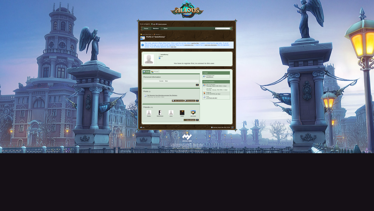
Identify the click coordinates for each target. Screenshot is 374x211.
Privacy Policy (181, 148)
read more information (211, 45)
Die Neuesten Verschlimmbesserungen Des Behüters (162, 95)
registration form (189, 45)
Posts (145, 91)
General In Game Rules (194, 148)
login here (173, 47)
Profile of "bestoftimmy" (155, 37)
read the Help (195, 43)
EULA (174, 148)
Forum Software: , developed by (187, 151)
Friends (146, 107)
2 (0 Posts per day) (211, 98)
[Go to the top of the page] (197, 85)
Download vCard (210, 75)
